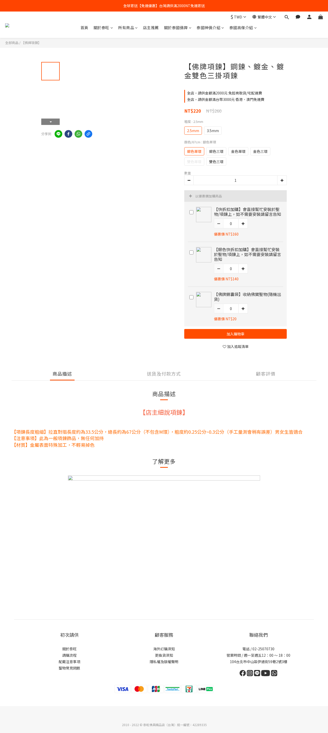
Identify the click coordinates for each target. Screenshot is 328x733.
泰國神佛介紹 (208, 27)
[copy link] (88, 134)
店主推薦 (151, 27)
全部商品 (11, 42)
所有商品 (126, 27)
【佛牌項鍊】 (31, 42)
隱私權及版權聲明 (164, 661)
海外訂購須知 (164, 648)
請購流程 (69, 655)
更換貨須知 (164, 655)
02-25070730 (263, 648)
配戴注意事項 (69, 661)
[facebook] (68, 134)
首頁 (84, 27)
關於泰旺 (101, 27)
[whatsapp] (78, 134)
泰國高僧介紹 (241, 27)
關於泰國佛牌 (176, 27)
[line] (58, 134)
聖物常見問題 (69, 668)
